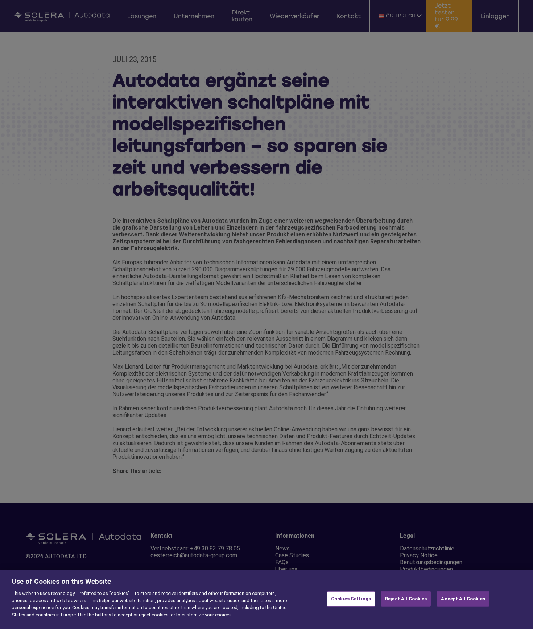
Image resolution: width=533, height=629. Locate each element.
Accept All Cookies (463, 598)
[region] (266, 599)
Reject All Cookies (406, 598)
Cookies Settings (351, 598)
